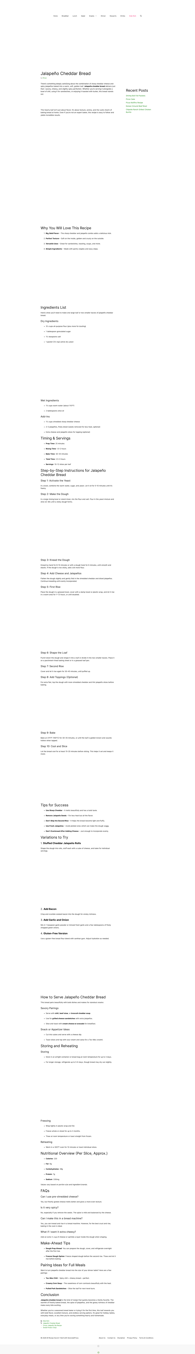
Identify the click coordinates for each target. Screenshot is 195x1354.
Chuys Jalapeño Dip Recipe (52, 1325)
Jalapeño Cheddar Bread (51, 1323)
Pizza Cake (130, 99)
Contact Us (111, 1338)
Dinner (103, 16)
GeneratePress (73, 1338)
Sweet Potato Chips (50, 1327)
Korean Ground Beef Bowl (136, 106)
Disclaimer (121, 1338)
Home (55, 16)
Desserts (113, 16)
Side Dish (132, 16)
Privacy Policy (132, 1338)
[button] (141, 16)
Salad (83, 16)
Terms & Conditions (146, 1338)
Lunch (75, 16)
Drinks (122, 16)
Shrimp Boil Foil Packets (135, 96)
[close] (98, 1346)
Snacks (91, 16)
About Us (102, 1338)
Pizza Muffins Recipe (134, 103)
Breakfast (65, 16)
